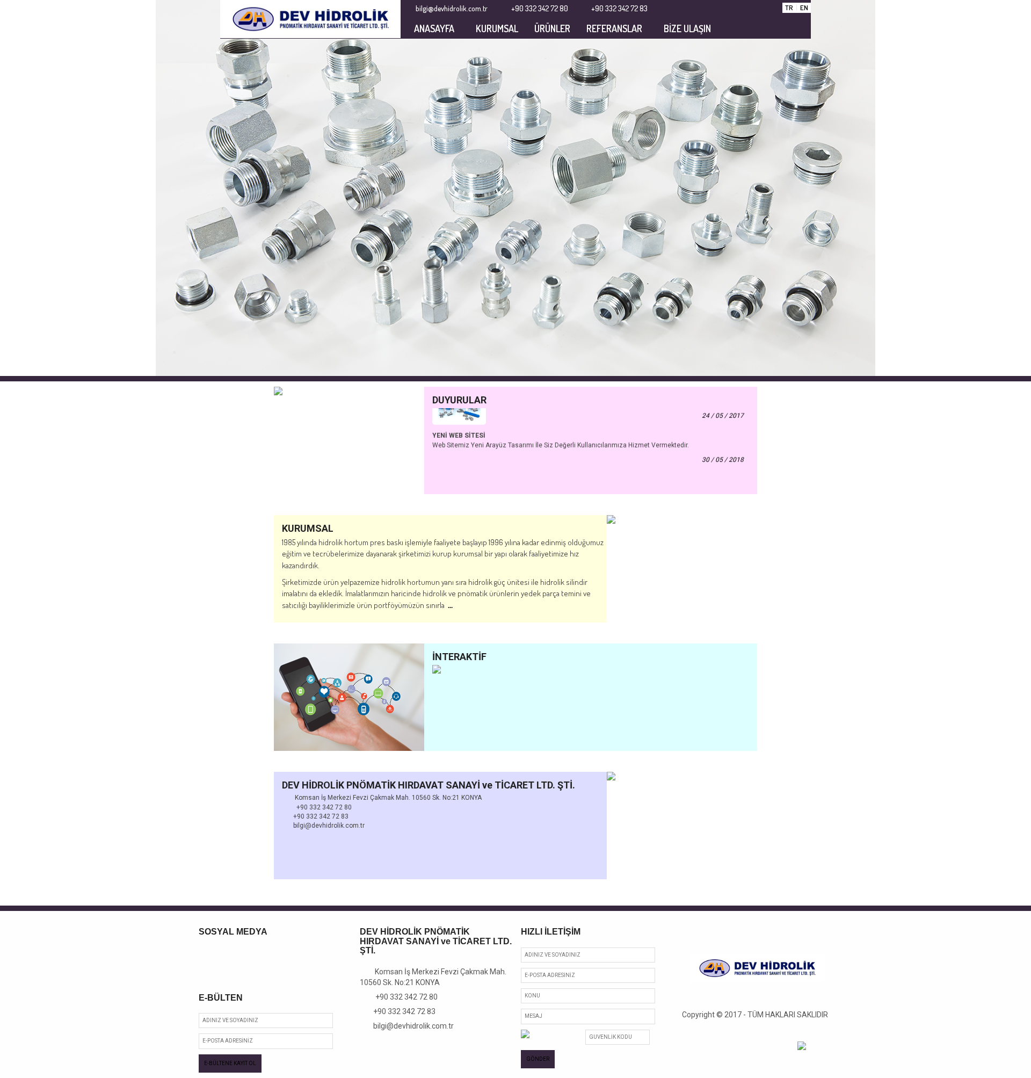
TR (789, 7)
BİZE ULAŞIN (687, 28)
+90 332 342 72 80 (402, 997)
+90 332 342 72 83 (400, 1011)
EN (804, 7)
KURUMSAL (497, 28)
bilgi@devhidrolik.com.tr (410, 1026)
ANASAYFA (434, 28)
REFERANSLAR (614, 28)
